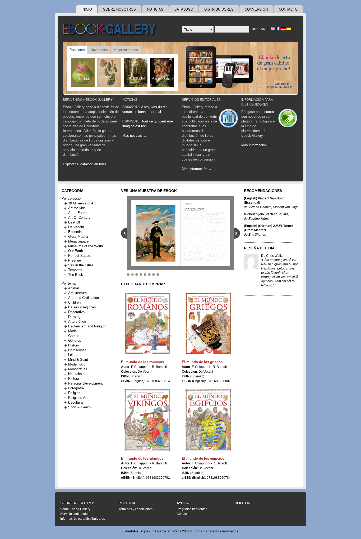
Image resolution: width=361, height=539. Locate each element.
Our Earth (75, 251)
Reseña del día (259, 248)
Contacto (288, 9)
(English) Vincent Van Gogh (264, 198)
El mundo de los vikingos (142, 458)
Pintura (73, 379)
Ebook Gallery (110, 30)
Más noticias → (134, 136)
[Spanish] (288, 28)
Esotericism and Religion (87, 326)
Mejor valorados (126, 50)
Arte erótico (77, 321)
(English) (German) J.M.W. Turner (268, 226)
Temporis (75, 270)
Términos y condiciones (135, 509)
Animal (73, 288)
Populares (77, 50)
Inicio (86, 9)
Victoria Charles (259, 207)
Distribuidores (219, 9)
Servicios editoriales (201, 100)
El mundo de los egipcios (203, 458)
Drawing (74, 317)
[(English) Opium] (109, 72)
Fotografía (76, 388)
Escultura (75, 402)
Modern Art (76, 364)
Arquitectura (77, 293)
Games (73, 336)
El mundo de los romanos (142, 362)
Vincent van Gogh (286, 207)
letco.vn (266, 285)
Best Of (74, 222)
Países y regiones (82, 307)
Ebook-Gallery (134, 531)
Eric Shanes (257, 234)
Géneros (74, 340)
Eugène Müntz (258, 219)
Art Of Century (79, 218)
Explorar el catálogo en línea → (87, 164)
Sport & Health (79, 407)
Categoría (73, 191)
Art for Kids (77, 208)
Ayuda (183, 503)
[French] (278, 28)
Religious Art (77, 398)
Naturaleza (76, 374)
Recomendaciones (263, 191)
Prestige (74, 260)
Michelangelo (254, 214)
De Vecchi (76, 227)
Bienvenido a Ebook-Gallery (88, 100)
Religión (74, 393)
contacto (267, 112)
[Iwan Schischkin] (135, 72)
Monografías (77, 369)
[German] (283, 28)
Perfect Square (79, 256)
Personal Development (85, 383)
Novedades (99, 50)
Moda (72, 331)
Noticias (155, 9)
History (73, 345)
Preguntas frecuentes (192, 509)
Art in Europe (78, 213)
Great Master (78, 237)
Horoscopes (77, 350)
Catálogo (183, 9)
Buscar (258, 29)
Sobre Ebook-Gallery (75, 509)
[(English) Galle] (83, 72)
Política (126, 503)
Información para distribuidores (82, 518)
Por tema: (69, 283)
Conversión (256, 9)
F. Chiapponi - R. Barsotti (149, 367)
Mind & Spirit (78, 360)
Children (74, 302)
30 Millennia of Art (82, 203)
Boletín (243, 503)
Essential (75, 232)
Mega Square (78, 241)
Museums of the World (85, 246)
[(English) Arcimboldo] (162, 72)
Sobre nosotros (119, 9)
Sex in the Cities (81, 265)
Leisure (73, 355)
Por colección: (73, 198)
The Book (75, 275)
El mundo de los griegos (202, 362)
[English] (273, 28)
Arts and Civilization (83, 298)
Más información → (197, 169)
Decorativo (76, 312)
